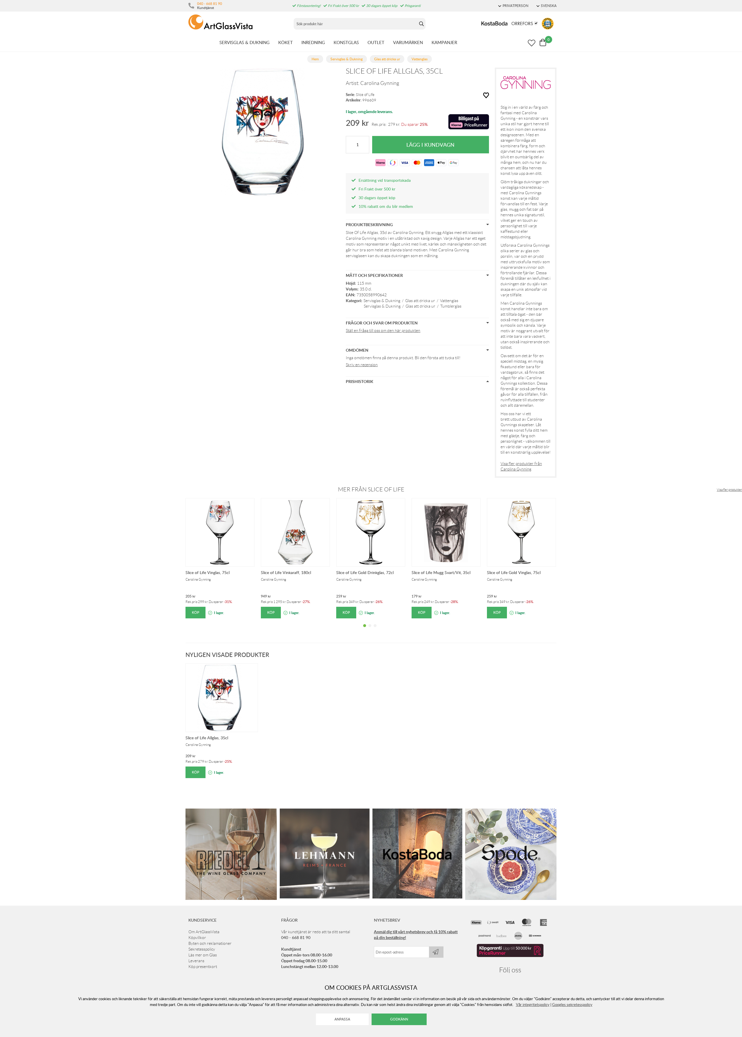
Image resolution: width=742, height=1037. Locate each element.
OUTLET (376, 42)
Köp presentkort (202, 966)
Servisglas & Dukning (381, 300)
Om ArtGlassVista (203, 931)
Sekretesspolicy (201, 949)
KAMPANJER (444, 42)
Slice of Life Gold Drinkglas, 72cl (365, 572)
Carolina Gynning (379, 83)
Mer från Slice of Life (371, 489)
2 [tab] (369, 630)
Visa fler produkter (729, 489)
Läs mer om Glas (202, 955)
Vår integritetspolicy (533, 1004)
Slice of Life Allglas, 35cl (207, 737)
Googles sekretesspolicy (572, 1004)
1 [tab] (364, 630)
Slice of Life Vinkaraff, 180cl (286, 572)
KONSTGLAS (346, 42)
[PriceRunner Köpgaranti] (510, 955)
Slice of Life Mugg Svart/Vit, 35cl (441, 572)
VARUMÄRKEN (408, 42)
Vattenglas (449, 300)
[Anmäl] (436, 952)
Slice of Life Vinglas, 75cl (208, 572)
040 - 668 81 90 (209, 3)
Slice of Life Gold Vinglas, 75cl (514, 572)
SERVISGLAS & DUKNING (244, 42)
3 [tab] (375, 630)
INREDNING (313, 42)
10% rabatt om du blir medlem (386, 206)
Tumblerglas (450, 306)
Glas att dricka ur (420, 300)
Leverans (196, 960)
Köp (195, 612)
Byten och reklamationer (210, 943)
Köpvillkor (197, 937)
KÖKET (285, 42)
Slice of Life (365, 94)
